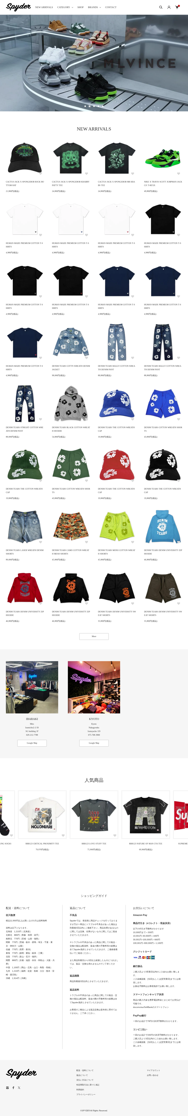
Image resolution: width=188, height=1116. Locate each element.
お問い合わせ (152, 1075)
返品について (82, 1075)
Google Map (32, 743)
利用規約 (80, 1090)
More (94, 636)
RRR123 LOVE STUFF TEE (42, 844)
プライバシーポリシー (85, 1094)
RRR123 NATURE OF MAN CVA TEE (94, 844)
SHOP (80, 7)
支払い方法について (85, 1080)
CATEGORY (63, 7)
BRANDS (93, 7)
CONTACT (110, 7)
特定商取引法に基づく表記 (87, 1085)
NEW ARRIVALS (44, 7)
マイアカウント (153, 1070)
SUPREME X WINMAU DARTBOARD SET (145, 844)
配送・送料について (85, 1070)
